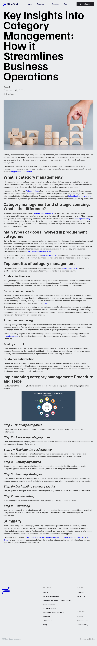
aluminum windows (49, 255)
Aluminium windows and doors (55, 612)
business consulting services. (40, 251)
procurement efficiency (43, 213)
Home (29, 4)
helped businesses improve (79, 196)
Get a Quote (85, 4)
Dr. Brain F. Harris (32, 191)
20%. (46, 303)
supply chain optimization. (21, 171)
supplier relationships (69, 268)
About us (55, 4)
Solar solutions (49, 604)
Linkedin (80, 592)
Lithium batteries (50, 608)
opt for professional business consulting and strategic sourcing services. (54, 537)
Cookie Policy (82, 625)
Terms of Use (82, 621)
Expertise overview (51, 596)
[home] (10, 4)
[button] (42, 4)
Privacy (80, 616)
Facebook (81, 596)
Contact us (47, 621)
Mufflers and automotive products (57, 600)
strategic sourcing (82, 218)
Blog (65, 4)
